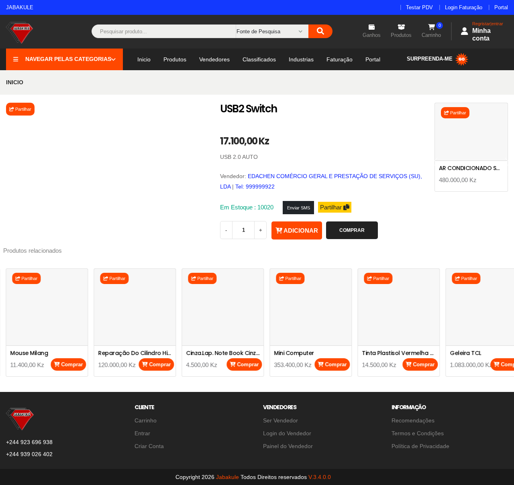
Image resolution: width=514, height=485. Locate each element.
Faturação (339, 59)
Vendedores (214, 59)
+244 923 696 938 (29, 442)
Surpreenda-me (430, 59)
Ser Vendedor (280, 420)
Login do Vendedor (287, 433)
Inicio (144, 59)
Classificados (259, 59)
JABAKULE (19, 7)
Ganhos (372, 35)
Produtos (401, 35)
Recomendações (413, 420)
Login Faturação (463, 7)
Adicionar (300, 230)
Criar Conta (149, 446)
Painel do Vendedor (288, 446)
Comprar (352, 230)
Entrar (142, 433)
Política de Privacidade (420, 446)
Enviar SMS (298, 207)
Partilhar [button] (22, 109)
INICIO (14, 82)
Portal (501, 7)
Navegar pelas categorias (68, 59)
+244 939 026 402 (29, 454)
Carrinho (431, 31)
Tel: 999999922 (255, 186)
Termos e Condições (418, 433)
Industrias (301, 59)
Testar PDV (419, 7)
